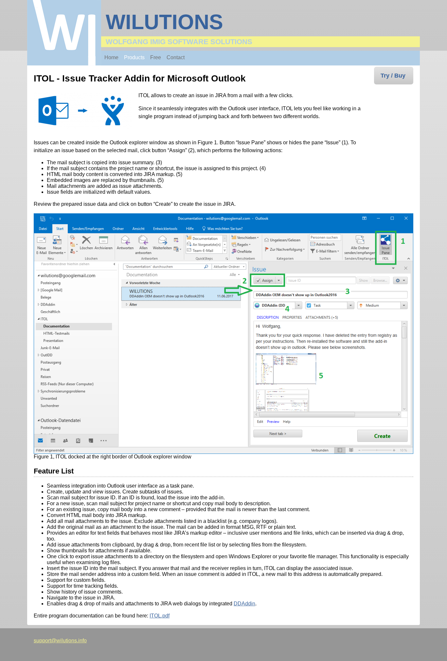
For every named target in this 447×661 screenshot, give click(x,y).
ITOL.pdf (160, 615)
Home (111, 57)
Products (134, 57)
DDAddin (244, 603)
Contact (176, 57)
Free (155, 57)
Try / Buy (393, 75)
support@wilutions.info (60, 640)
